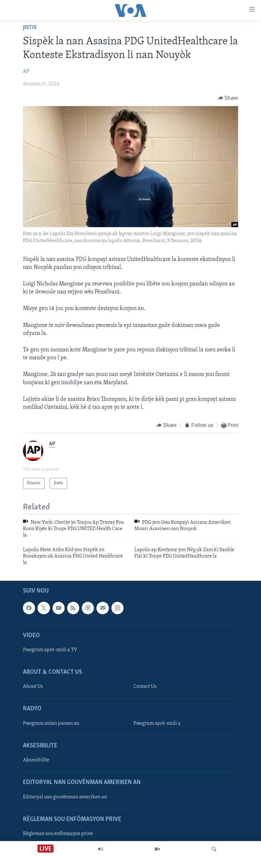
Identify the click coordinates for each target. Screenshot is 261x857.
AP (26, 71)
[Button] (228, 98)
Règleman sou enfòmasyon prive (58, 833)
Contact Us (145, 686)
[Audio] (100, 849)
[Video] (157, 849)
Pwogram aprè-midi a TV (50, 649)
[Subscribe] (102, 608)
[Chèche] (213, 849)
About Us (33, 686)
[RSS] (73, 608)
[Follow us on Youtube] (59, 608)
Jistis (30, 28)
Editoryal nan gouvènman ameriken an (65, 796)
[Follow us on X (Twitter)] (44, 608)
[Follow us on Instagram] (117, 608)
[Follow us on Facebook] (29, 608)
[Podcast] (88, 608)
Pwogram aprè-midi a (156, 723)
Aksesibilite (36, 760)
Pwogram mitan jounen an (51, 723)
